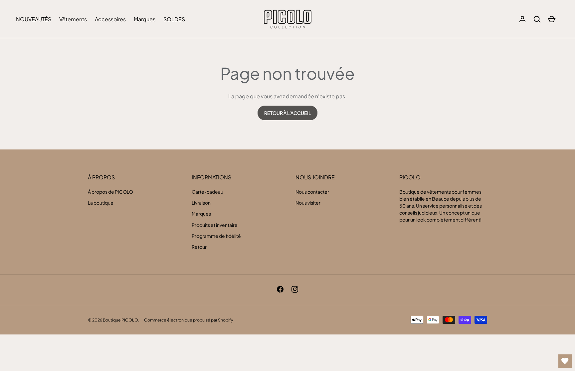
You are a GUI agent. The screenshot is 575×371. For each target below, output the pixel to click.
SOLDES (174, 19)
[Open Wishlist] (565, 361)
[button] (537, 19)
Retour (199, 247)
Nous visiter (307, 203)
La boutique (100, 203)
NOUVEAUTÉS (33, 19)
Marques (144, 19)
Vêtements (73, 19)
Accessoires (110, 19)
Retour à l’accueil (287, 113)
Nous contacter (312, 192)
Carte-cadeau (207, 192)
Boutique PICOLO (120, 320)
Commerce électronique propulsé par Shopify (188, 320)
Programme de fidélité (216, 236)
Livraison (201, 203)
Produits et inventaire (215, 225)
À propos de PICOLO (110, 192)
